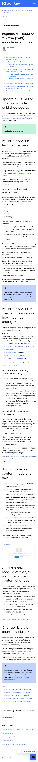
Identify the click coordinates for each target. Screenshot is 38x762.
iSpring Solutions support (15, 358)
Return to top (7, 717)
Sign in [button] (34, 3)
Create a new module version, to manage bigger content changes (20, 87)
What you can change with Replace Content (21, 66)
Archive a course (7, 733)
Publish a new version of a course (17, 620)
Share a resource (7, 741)
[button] (29, 3)
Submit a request (27, 711)
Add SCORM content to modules (18, 695)
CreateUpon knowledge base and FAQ (20, 346)
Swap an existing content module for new (20, 84)
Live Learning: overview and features (13, 737)
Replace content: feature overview (18, 62)
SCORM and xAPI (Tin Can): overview (19, 689)
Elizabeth (10, 48)
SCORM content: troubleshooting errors (14, 744)
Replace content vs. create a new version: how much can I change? (20, 70)
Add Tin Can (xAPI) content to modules (20, 698)
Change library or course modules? (18, 91)
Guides (17, 10)
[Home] (11, 3)
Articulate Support (12, 349)
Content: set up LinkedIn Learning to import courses (18, 729)
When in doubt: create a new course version (21, 80)
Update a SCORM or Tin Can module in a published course (19, 58)
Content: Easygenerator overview (18, 701)
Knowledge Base (7, 10)
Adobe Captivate (12, 352)
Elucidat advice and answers (16, 355)
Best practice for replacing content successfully (21, 75)
